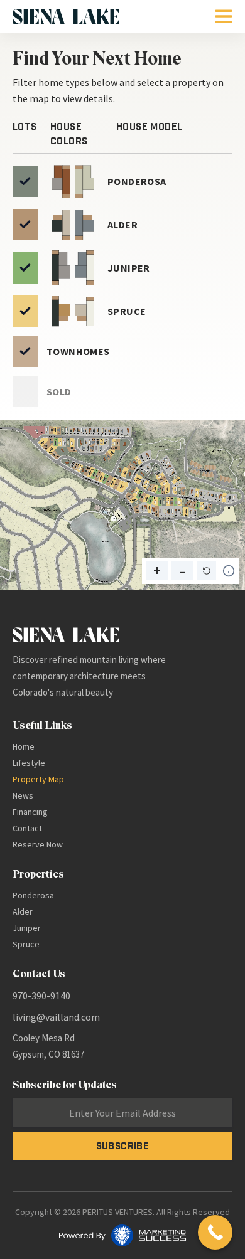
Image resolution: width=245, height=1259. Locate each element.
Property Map (38, 779)
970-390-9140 (41, 995)
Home (24, 746)
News (23, 795)
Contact (27, 828)
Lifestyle (29, 762)
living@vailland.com (56, 1017)
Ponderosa (33, 895)
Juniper (27, 927)
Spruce (26, 944)
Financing (30, 811)
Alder (23, 911)
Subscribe (123, 1145)
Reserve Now (38, 844)
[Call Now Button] (215, 1232)
